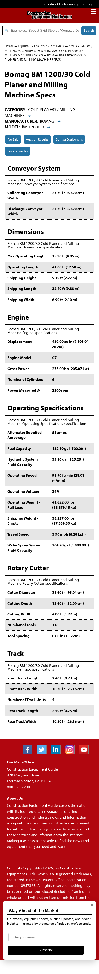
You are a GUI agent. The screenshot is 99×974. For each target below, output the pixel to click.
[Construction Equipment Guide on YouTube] (85, 753)
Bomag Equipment (69, 139)
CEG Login (87, 4)
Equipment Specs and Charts (41, 46)
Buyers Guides (17, 151)
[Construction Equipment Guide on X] (43, 753)
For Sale (13, 139)
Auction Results (37, 139)
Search (89, 30)
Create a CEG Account (60, 4)
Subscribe (45, 950)
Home (9, 46)
